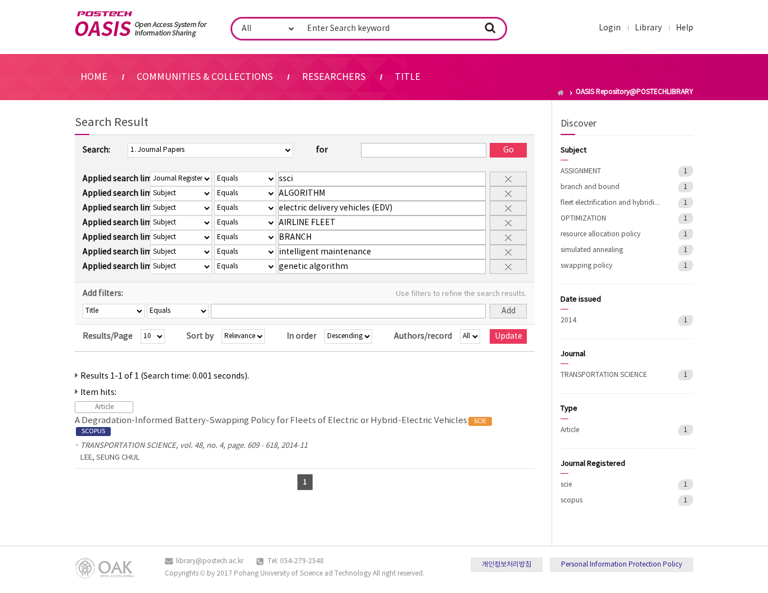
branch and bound (590, 187)
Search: (96, 150)
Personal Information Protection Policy (621, 564)
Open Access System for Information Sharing (141, 24)
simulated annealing (592, 250)
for (322, 150)
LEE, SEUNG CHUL (110, 457)
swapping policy (586, 265)
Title (408, 77)
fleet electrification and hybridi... (610, 202)
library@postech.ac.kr (209, 561)
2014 (568, 320)
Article (570, 430)
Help (684, 28)
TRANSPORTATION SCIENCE (604, 375)
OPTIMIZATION (583, 218)
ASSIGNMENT (581, 171)
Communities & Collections (205, 77)
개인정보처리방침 (506, 564)
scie (566, 484)
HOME (93, 77)
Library (648, 28)
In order (302, 336)
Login (610, 28)
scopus (571, 500)
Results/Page (108, 336)
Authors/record (423, 336)
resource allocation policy (600, 234)
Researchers (333, 77)
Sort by (200, 336)
